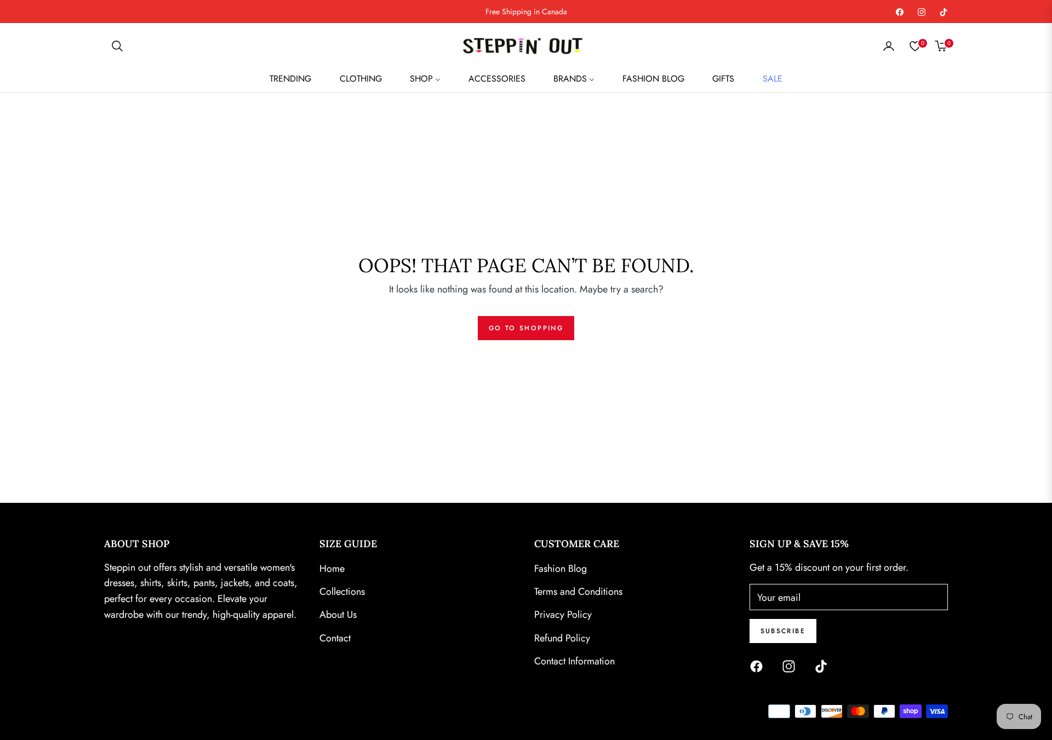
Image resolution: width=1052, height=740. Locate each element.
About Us (338, 614)
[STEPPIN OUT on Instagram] (791, 665)
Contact (335, 638)
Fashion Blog (560, 568)
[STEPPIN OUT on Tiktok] (823, 665)
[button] (117, 46)
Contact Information (574, 661)
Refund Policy (562, 638)
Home (332, 568)
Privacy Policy (563, 614)
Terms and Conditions (578, 591)
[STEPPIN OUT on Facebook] (759, 665)
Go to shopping (526, 328)
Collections (342, 591)
